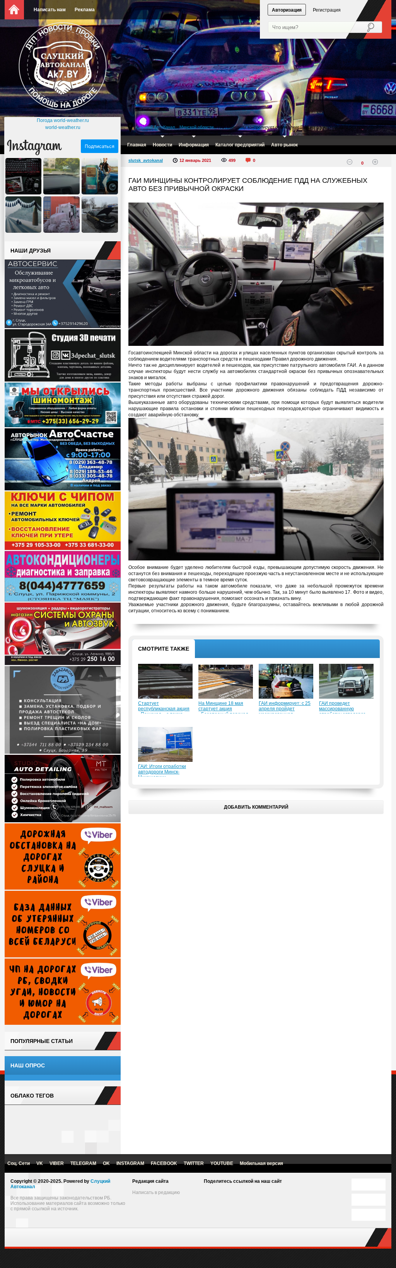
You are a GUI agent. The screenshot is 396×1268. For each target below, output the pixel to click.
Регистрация (327, 10)
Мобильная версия (261, 1163)
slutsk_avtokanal (145, 160)
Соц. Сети (18, 1163)
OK (106, 1163)
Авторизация (287, 10)
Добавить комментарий (256, 807)
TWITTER (194, 1163)
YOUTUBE (221, 1163)
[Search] (365, 27)
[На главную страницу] (63, 67)
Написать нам (50, 9)
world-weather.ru (62, 127)
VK (39, 1163)
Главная (136, 145)
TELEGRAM (83, 1163)
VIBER (57, 1163)
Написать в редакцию (156, 1192)
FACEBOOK (164, 1163)
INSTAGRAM (130, 1163)
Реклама (85, 9)
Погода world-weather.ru (63, 120)
